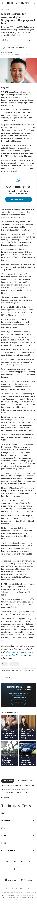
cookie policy (18, 892)
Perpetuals (14, 664)
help (21, 889)
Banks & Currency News (24, 781)
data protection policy (29, 892)
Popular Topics (8, 781)
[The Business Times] (17, 3)
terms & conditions (7, 892)
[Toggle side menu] (2, 3)
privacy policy (27, 889)
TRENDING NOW (8, 712)
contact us (15, 889)
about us (8, 889)
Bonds (4, 664)
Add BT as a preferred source (16, 48)
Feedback (6, 678)
